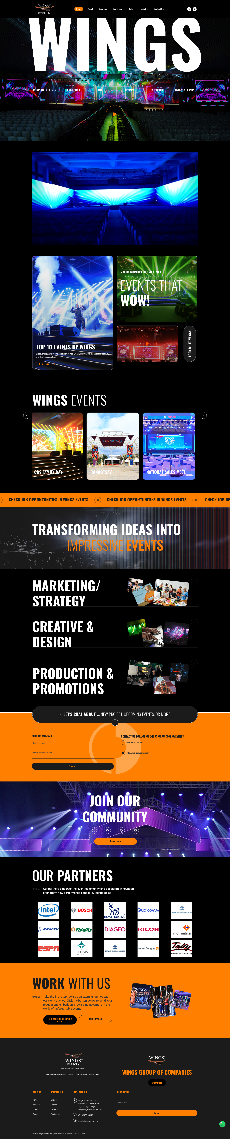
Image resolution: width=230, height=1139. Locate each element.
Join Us (144, 9)
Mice (101, 90)
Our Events (117, 9)
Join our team (95, 1018)
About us (36, 1105)
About (90, 9)
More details (44, 363)
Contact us (55, 1114)
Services (103, 9)
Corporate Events (44, 90)
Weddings (157, 90)
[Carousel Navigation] (115, 415)
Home (78, 9)
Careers (54, 1109)
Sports (129, 90)
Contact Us (159, 9)
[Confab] (44, 9)
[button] (115, 596)
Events (35, 1109)
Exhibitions (73, 90)
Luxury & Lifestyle (185, 90)
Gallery (132, 9)
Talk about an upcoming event (60, 1020)
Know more (115, 841)
